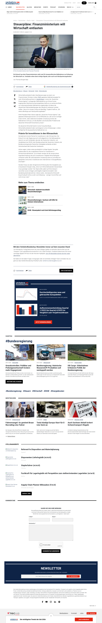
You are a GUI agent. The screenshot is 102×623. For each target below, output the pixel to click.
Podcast (53, 7)
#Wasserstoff (46, 362)
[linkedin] (55, 601)
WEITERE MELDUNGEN (14, 382)
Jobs (78, 2)
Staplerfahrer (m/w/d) (30, 465)
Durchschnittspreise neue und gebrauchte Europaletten (52, 293)
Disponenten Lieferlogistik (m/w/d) (36, 457)
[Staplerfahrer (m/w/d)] (12, 465)
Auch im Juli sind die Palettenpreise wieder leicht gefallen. (54, 297)
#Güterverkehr (78, 362)
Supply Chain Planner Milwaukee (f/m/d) (38, 485)
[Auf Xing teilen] (15, 106)
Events (45, 7)
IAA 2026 (29, 7)
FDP (39, 97)
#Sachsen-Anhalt (79, 419)
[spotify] (59, 601)
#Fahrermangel (16, 419)
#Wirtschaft (37, 391)
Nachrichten (20, 7)
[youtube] (46, 601)
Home (15, 20)
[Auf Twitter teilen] (15, 99)
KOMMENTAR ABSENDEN (51, 551)
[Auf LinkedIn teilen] (15, 102)
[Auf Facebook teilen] (14, 95)
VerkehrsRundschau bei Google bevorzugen (58, 86)
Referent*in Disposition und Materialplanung (40, 449)
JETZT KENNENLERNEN (43, 322)
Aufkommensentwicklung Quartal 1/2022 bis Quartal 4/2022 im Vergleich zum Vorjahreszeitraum (54, 310)
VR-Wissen (61, 7)
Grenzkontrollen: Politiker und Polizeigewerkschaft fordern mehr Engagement (18, 367)
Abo (84, 2)
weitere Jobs (26, 493)
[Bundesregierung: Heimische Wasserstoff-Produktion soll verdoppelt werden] (51, 352)
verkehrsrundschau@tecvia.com (52, 261)
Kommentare (20, 86)
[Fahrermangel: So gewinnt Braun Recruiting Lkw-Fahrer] (20, 409)
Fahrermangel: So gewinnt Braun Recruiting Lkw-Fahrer (20, 424)
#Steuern (27, 391)
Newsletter (67, 2)
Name (53, 516)
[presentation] (95, 13)
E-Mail (30, 516)
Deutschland (40, 99)
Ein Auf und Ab (43, 315)
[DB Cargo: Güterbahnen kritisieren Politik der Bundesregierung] (82, 352)
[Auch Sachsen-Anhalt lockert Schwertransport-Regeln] (82, 409)
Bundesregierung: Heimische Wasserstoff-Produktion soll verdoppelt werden (49, 367)
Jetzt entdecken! (83, 619)
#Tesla (45, 419)
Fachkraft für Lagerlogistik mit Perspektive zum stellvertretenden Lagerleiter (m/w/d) (58, 473)
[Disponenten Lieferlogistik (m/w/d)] (12, 457)
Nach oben (92, 605)
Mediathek (37, 7)
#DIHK (46, 391)
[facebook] (42, 601)
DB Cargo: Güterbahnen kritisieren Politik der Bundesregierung (78, 367)
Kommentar (32, 523)
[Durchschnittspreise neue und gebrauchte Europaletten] (26, 294)
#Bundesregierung (19, 341)
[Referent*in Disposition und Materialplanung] (12, 450)
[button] (51, 614)
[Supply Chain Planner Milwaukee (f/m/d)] (12, 485)
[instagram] (51, 601)
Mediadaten (64, 613)
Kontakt (74, 613)
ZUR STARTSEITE (66, 270)
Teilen (30, 86)
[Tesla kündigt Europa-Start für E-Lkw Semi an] (51, 409)
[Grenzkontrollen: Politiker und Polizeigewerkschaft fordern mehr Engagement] (20, 352)
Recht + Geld (30, 20)
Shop (74, 2)
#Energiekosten (57, 391)
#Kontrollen (15, 362)
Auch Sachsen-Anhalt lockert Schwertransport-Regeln (80, 424)
